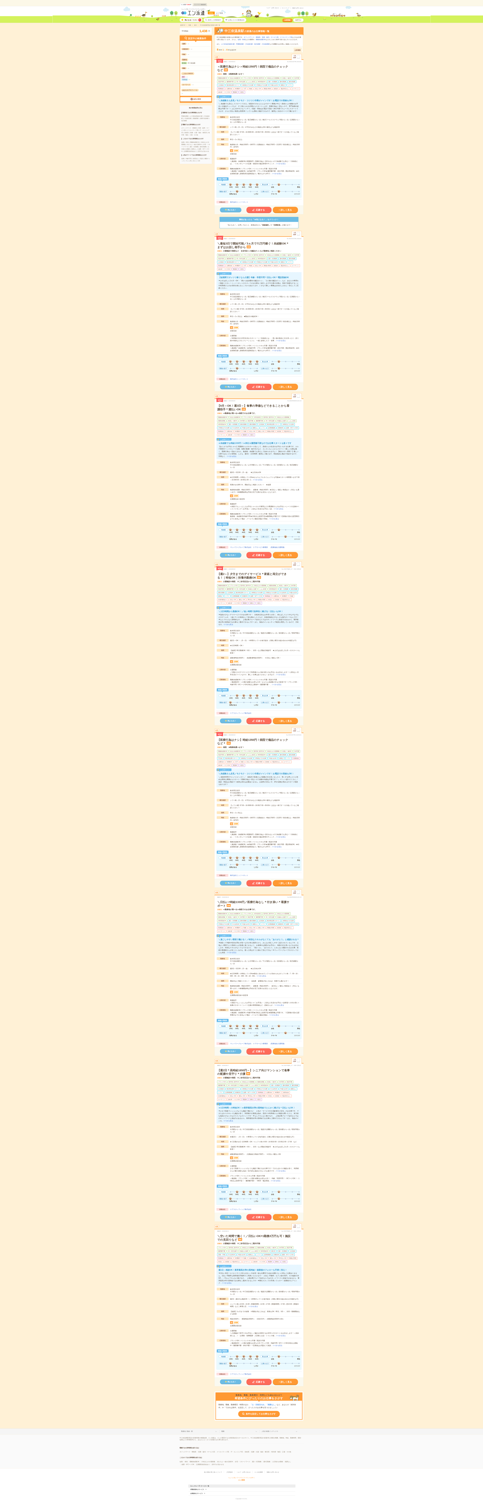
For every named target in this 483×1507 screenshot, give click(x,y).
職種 (222, 1431)
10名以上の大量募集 (208, 1462)
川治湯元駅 (187, 118)
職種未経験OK (194, 142)
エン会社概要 (258, 1472)
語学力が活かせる (203, 151)
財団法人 (195, 158)
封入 (194, 161)
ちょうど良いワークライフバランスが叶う (193, 9)
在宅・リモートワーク (242, 1462)
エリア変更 (219, 13)
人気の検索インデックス (270, 1431)
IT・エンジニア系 (237, 1452)
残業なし (194, 149)
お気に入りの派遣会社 (236, 20)
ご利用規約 (229, 1472)
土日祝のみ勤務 (277, 1462)
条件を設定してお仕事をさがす (261, 1414)
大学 (198, 161)
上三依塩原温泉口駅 (196, 116)
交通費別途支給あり (190, 151)
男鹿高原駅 (184, 116)
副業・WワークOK (188, 1464)
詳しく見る (286, 210)
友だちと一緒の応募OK (194, 144)
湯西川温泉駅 (204, 118)
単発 (187, 142)
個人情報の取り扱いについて (213, 1472)
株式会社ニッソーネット (239, 202)
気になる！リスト (192, 20)
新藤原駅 (195, 118)
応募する (260, 210)
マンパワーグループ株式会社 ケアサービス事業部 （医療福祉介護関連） (258, 547)
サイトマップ (285, 8)
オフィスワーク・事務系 (189, 128)
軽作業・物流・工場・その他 (281, 1452)
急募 (182, 158)
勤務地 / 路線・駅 (187, 1431)
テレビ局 (188, 161)
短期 (182, 142)
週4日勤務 (203, 146)
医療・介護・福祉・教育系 (198, 132)
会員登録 (287, 20)
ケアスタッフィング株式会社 (240, 713)
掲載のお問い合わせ (298, 8)
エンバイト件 (200, 4)
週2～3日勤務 (194, 146)
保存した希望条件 (214, 20)
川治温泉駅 (265, 44)
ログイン (298, 20)
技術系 (186, 132)
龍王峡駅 (184, 120)
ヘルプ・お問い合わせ (272, 8)
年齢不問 (188, 158)
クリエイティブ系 (192, 130)
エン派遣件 (186, 4)
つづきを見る (281, 164)
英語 (201, 158)
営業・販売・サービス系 (270, 37)
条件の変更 (197, 99)
